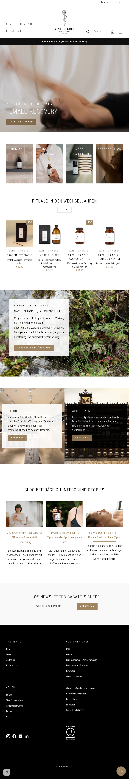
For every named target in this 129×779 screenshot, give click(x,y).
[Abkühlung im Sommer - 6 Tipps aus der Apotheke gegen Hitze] (64, 514)
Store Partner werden (15, 700)
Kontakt (69, 655)
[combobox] (100, 32)
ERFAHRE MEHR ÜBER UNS (34, 348)
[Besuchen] (32, 426)
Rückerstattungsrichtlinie (77, 694)
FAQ (68, 649)
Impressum (71, 705)
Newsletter (70, 671)
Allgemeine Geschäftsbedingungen (80, 688)
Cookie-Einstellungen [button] (75, 710)
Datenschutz (71, 699)
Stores (8, 655)
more (39, 563)
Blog (8, 649)
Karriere (9, 711)
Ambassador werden (14, 706)
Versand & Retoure (74, 677)
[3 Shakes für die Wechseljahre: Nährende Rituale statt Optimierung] (24, 514)
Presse (9, 717)
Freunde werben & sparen (77, 666)
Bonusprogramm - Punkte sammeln (81, 660)
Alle (64, 210)
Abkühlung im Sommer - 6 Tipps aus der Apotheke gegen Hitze (64, 537)
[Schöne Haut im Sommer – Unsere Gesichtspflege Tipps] (104, 514)
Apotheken (10, 660)
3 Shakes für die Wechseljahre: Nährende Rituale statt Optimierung (24, 537)
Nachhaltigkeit (12, 666)
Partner (9, 695)
